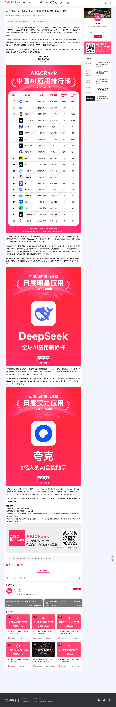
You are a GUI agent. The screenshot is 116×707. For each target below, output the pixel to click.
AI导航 (67, 3)
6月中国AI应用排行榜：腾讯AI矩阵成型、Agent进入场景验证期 (102, 72)
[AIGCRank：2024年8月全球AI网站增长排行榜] (69, 649)
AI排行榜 (21, 564)
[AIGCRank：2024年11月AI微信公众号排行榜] (18, 649)
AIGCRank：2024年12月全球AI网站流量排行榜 (43, 632)
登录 (106, 3)
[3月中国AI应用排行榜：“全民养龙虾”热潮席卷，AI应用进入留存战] (43, 649)
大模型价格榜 (48, 3)
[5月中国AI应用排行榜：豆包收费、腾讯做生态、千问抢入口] (90, 81)
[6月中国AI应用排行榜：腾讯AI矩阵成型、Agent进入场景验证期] (90, 73)
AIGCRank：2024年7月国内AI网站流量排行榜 (18, 632)
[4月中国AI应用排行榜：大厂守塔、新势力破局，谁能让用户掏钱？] (90, 90)
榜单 (29, 3)
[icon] (99, 700)
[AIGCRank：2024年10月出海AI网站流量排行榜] (69, 621)
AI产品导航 (38, 698)
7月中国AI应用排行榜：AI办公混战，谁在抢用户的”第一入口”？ (103, 64)
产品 (56, 3)
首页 (24, 3)
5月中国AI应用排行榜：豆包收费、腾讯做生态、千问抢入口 (103, 81)
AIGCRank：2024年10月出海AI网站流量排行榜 (68, 632)
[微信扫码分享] (20, 578)
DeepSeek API (38, 3)
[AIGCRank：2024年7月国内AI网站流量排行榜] (18, 621)
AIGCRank (9, 15)
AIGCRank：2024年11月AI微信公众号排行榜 (18, 660)
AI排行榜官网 (25, 701)
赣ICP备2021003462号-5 (46, 701)
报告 (61, 3)
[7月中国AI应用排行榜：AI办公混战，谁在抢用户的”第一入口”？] (90, 65)
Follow (77, 589)
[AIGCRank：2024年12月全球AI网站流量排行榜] (43, 621)
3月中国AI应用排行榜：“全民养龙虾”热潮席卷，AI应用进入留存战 (43, 661)
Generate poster (13, 578)
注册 (110, 3)
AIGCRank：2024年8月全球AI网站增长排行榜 (68, 660)
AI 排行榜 (24, 698)
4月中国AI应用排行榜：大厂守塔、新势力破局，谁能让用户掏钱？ (103, 89)
